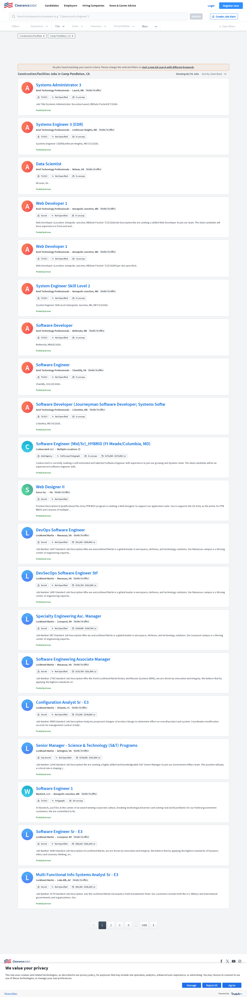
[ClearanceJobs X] (227, 961)
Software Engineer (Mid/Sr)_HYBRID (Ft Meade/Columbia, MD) (93, 443)
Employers (70, 5)
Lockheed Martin (45, 535)
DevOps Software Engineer (60, 530)
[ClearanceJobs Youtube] (233, 961)
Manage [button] (191, 985)
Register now (231, 5)
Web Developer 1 (51, 203)
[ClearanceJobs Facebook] (221, 961)
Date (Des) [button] (217, 74)
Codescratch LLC (45, 449)
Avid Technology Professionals (52, 90)
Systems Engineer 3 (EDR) (59, 124)
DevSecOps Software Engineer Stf (67, 573)
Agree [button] (231, 985)
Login (211, 5)
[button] (60, 26)
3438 (144, 925)
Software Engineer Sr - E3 (59, 831)
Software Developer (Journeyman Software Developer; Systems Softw (100, 404)
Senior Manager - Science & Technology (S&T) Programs (86, 745)
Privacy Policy (11, 993)
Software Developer (54, 325)
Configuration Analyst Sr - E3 (62, 702)
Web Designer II (50, 487)
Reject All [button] (211, 985)
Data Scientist (48, 164)
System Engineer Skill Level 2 (63, 286)
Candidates (52, 5)
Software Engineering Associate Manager (73, 659)
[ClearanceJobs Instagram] (240, 961)
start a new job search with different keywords (168, 67)
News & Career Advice (122, 5)
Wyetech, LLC (43, 793)
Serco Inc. (41, 492)
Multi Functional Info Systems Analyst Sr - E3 (77, 874)
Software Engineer (53, 365)
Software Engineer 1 (54, 788)
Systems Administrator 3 (58, 85)
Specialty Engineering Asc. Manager (68, 616)
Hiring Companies (93, 5)
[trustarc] (236, 993)
